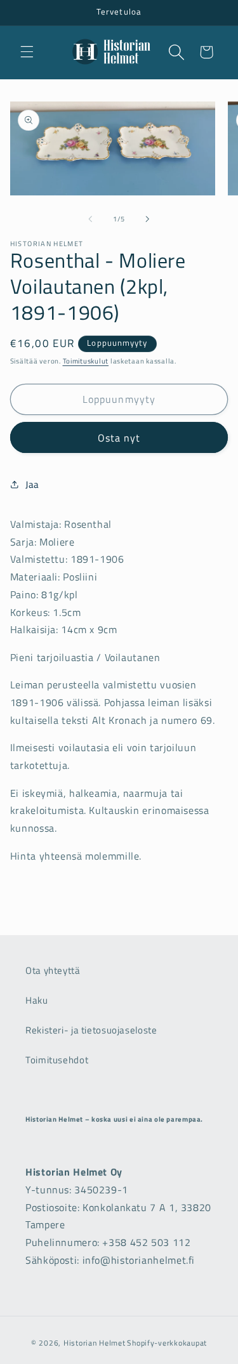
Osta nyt (119, 437)
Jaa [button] (32, 484)
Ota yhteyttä (53, 970)
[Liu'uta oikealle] (148, 219)
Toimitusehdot (56, 1060)
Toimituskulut (86, 361)
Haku (36, 1000)
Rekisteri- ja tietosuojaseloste (91, 1030)
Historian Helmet (94, 1342)
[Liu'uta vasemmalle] (90, 219)
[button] (26, 52)
